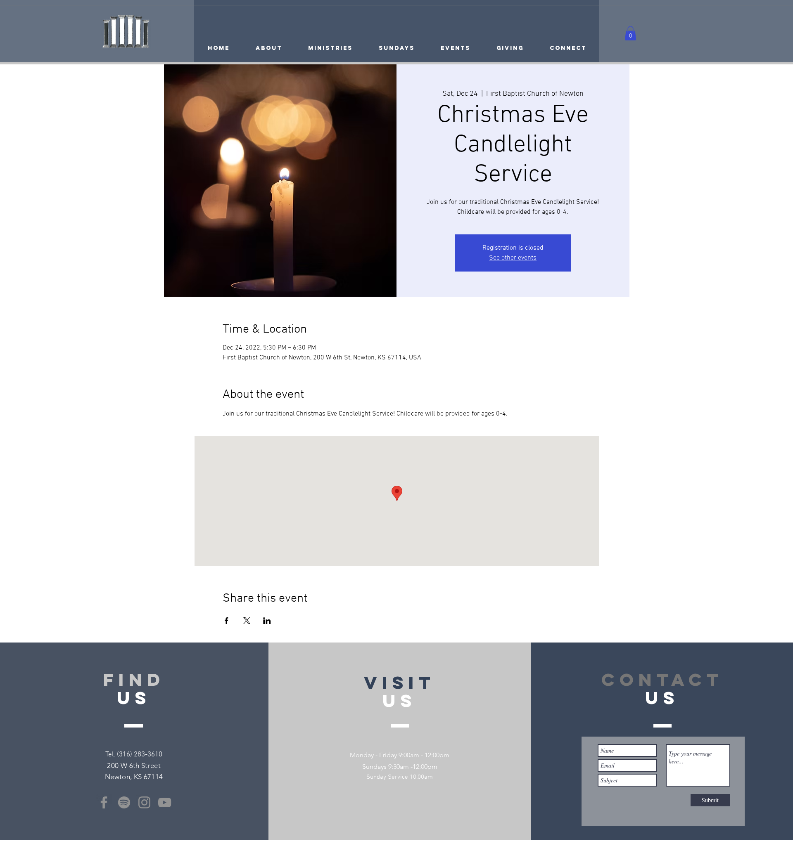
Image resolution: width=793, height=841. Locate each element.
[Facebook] (104, 802)
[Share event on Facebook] (226, 620)
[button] (630, 33)
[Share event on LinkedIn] (267, 620)
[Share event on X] (247, 620)
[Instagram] (144, 802)
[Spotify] (124, 802)
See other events (513, 258)
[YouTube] (165, 802)
